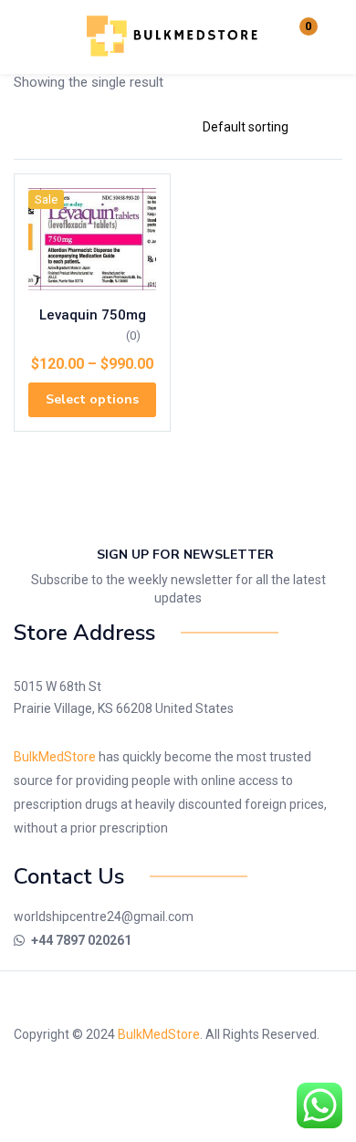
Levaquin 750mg (92, 315)
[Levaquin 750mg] (92, 239)
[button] (296, 36)
